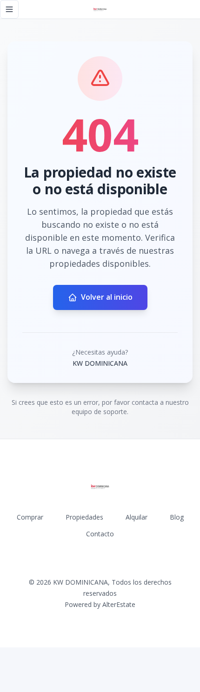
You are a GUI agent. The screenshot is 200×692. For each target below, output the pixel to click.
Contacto (100, 533)
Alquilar (136, 517)
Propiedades (84, 517)
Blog (177, 517)
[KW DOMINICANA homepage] (100, 9)
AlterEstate (118, 604)
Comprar (30, 517)
